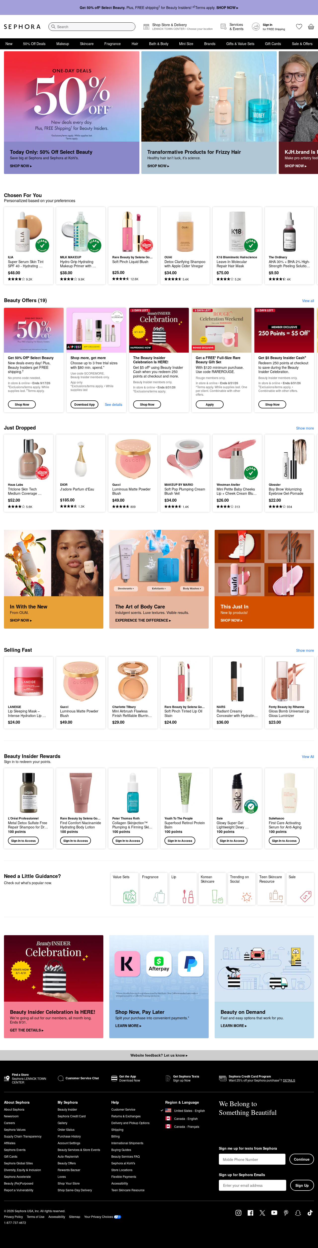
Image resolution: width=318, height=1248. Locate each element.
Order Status (66, 1129)
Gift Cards (273, 43)
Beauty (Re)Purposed (18, 1183)
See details (113, 404)
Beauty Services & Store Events (79, 1149)
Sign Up (302, 1185)
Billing (115, 1136)
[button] (221, 360)
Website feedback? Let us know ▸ (159, 1055)
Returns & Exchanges (126, 1116)
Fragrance (112, 43)
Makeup (62, 43)
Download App (84, 404)
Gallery (62, 1123)
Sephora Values (15, 1129)
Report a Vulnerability (18, 1190)
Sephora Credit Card (72, 1116)
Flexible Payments (123, 1176)
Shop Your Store (69, 1183)
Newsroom (11, 1116)
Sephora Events (15, 1149)
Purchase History (69, 1136)
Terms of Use (35, 1216)
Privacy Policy (13, 1216)
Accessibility (119, 1183)
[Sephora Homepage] (22, 26)
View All (308, 756)
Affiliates (9, 1143)
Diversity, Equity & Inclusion (22, 1170)
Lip (173, 876)
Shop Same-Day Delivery (75, 1190)
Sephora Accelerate (17, 1176)
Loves (62, 1176)
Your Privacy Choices (98, 1216)
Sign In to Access (23, 840)
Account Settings (69, 1143)
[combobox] (91, 26)
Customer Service (123, 1109)
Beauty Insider (67, 1109)
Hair (135, 43)
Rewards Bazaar (69, 1170)
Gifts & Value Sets (240, 43)
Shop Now (22, 404)
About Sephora (14, 1109)
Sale (292, 876)
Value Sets (121, 876)
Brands (209, 43)
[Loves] (299, 26)
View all (308, 300)
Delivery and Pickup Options (130, 1123)
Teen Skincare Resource (270, 879)
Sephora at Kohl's (123, 1163)
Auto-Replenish (68, 1156)
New (8, 43)
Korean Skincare (207, 879)
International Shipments (127, 1143)
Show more (305, 428)
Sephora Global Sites (18, 1163)
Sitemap (74, 1216)
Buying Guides (121, 1149)
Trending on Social (239, 879)
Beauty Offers (67, 1163)
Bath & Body (158, 43)
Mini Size (186, 43)
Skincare (87, 43)
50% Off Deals (34, 43)
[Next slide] (308, 113)
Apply (210, 404)
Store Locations (121, 1170)
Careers (9, 1123)
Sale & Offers (302, 43)
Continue (302, 1159)
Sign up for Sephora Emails (242, 1175)
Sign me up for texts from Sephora (248, 1148)
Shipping (117, 1129)
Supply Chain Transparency (22, 1136)
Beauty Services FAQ (125, 1156)
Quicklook (29, 249)
